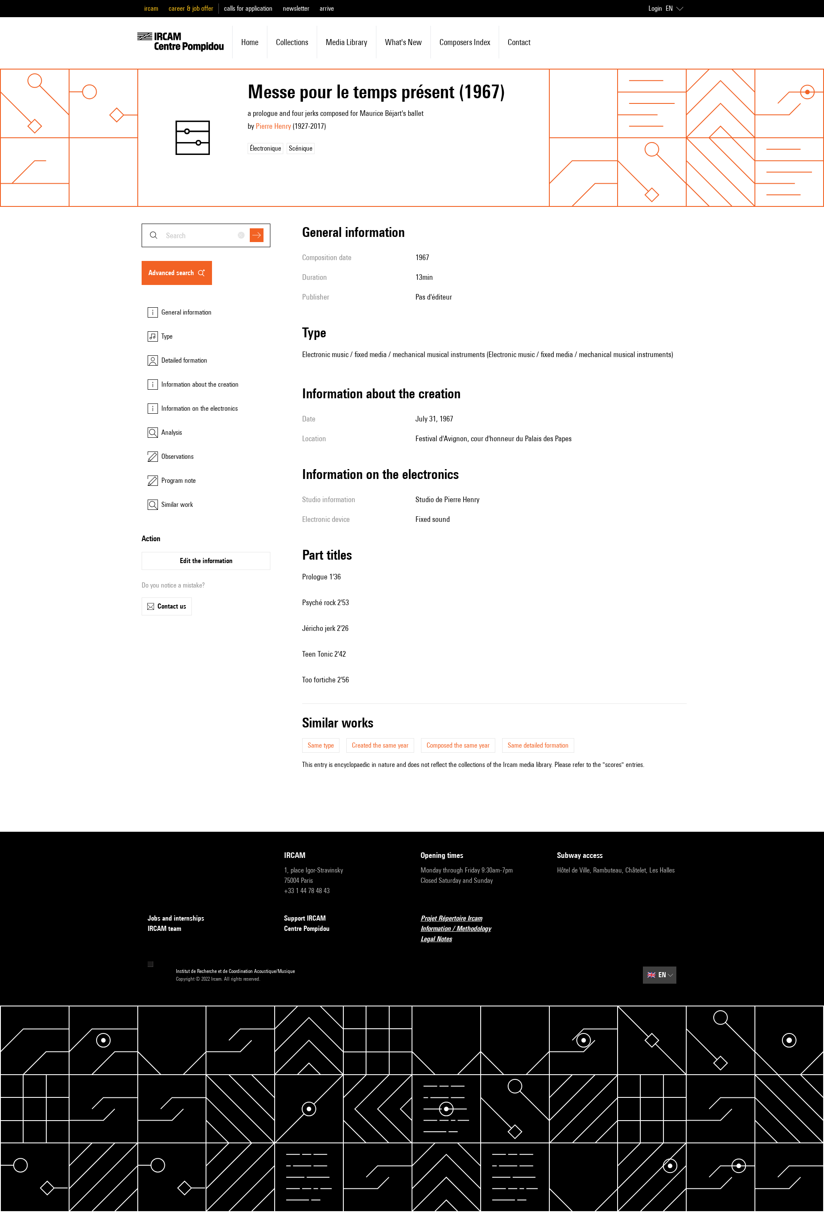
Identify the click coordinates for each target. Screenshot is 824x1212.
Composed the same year (458, 745)
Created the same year (380, 745)
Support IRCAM (305, 918)
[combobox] (206, 235)
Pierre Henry (273, 125)
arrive (327, 8)
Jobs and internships (176, 918)
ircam (151, 8)
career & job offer (191, 8)
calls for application (248, 8)
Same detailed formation (538, 745)
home (249, 42)
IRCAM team (164, 928)
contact (519, 42)
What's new (403, 42)
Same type (321, 745)
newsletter (296, 8)
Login (655, 8)
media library (346, 42)
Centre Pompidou (307, 928)
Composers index (464, 42)
